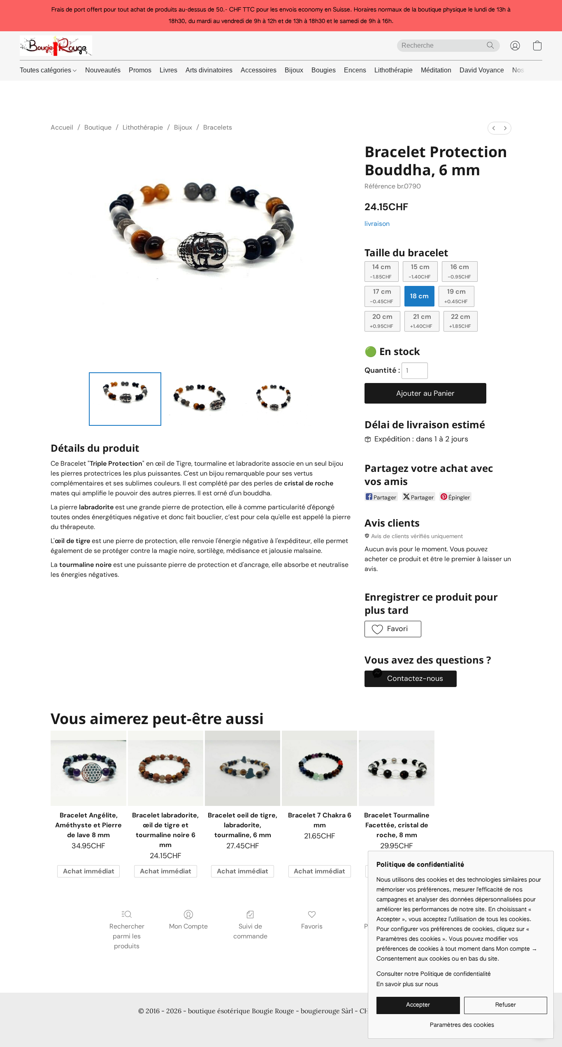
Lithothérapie (393, 70)
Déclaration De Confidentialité (178, 1026)
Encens (355, 70)
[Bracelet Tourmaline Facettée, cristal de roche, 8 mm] (396, 768)
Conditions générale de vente (90, 1026)
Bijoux (294, 70)
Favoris (312, 926)
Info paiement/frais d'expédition (268, 1026)
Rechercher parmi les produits (126, 936)
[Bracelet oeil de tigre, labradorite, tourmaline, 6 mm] (242, 768)
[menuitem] (493, 128)
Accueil (62, 127)
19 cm (456, 295)
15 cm (420, 271)
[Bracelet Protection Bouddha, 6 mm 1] (201, 399)
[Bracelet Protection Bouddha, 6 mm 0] (125, 399)
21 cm (421, 321)
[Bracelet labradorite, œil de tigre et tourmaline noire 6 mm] (165, 768)
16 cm (459, 271)
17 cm (381, 295)
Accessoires (258, 70)
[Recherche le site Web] (490, 45)
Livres (168, 70)
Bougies (323, 70)
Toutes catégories (46, 70)
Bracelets (217, 127)
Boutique (97, 127)
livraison (377, 223)
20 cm (381, 321)
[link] (461, 1022)
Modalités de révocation (351, 1026)
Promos (140, 70)
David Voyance (482, 70)
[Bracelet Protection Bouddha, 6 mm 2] (277, 399)
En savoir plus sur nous (407, 984)
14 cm (381, 271)
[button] (56, 45)
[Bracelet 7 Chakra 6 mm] (319, 768)
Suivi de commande (250, 931)
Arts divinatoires (209, 70)
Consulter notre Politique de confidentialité (433, 974)
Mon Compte (188, 926)
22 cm (460, 321)
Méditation (436, 70)
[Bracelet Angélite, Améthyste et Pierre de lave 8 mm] (88, 768)
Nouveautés (103, 70)
